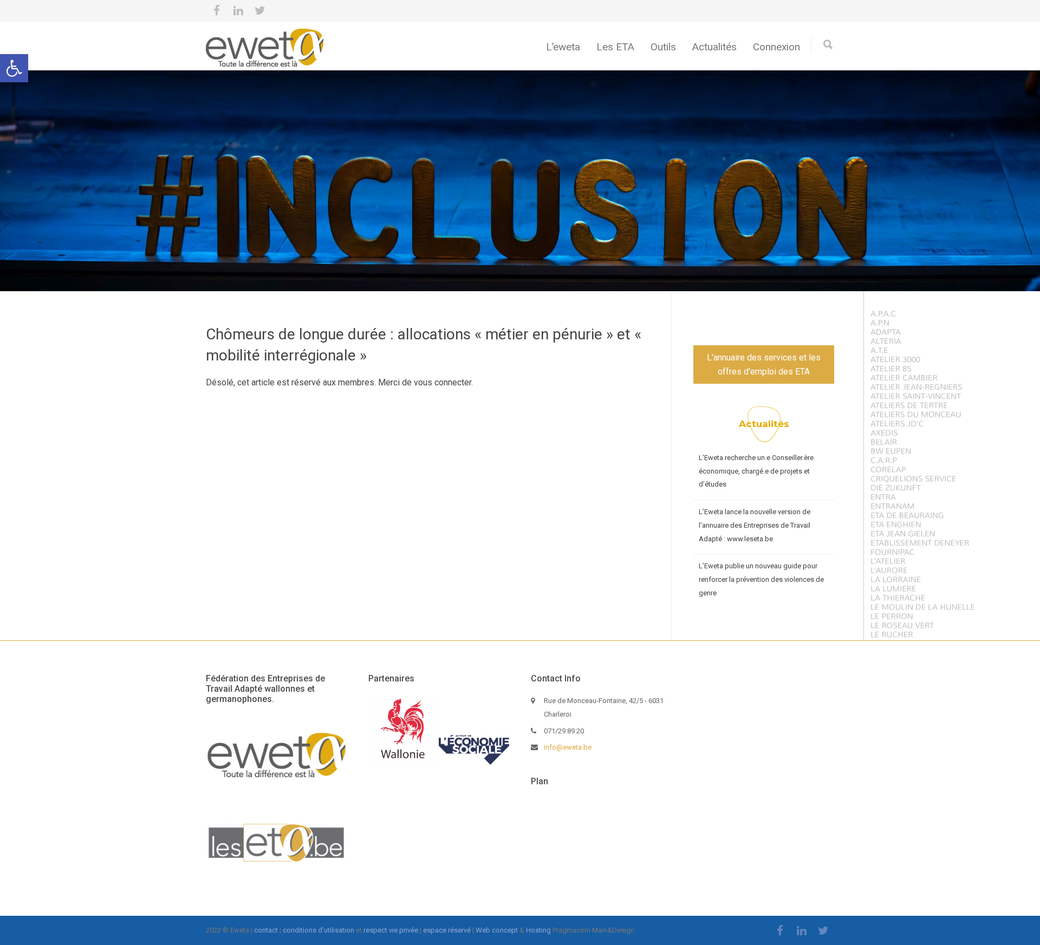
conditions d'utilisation (318, 930)
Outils (663, 47)
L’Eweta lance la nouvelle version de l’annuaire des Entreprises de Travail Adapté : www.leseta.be (754, 525)
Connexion (776, 47)
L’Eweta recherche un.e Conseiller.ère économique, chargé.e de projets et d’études (756, 471)
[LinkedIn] (238, 11)
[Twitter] (260, 11)
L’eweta (563, 47)
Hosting (538, 930)
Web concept (497, 930)
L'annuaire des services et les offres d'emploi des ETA (764, 364)
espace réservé (447, 930)
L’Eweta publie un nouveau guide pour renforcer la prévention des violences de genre (761, 579)
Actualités (714, 47)
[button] (14, 68)
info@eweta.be (568, 747)
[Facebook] (216, 11)
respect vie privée (390, 930)
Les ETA (615, 47)
